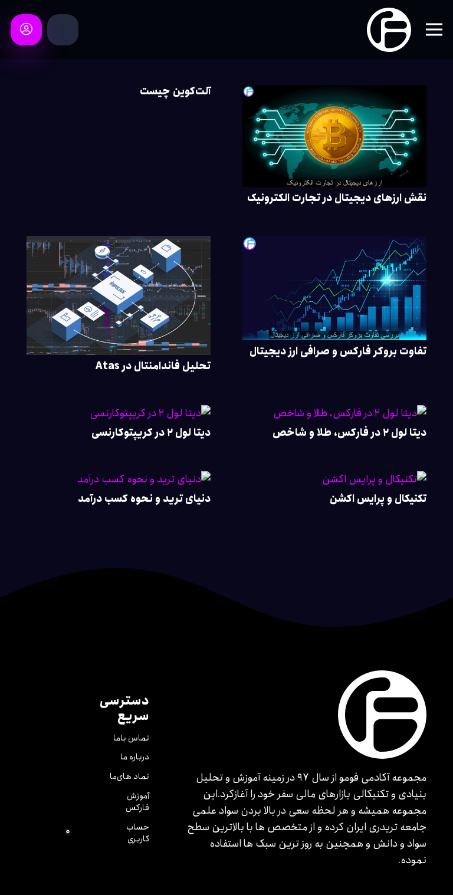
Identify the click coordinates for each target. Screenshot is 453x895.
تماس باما (131, 738)
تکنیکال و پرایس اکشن (378, 499)
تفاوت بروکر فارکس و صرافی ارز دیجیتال (338, 351)
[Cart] (62, 29)
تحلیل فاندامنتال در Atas (153, 366)
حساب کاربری (137, 833)
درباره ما (134, 757)
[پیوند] (389, 30)
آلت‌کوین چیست (175, 91)
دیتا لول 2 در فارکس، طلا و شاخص (349, 433)
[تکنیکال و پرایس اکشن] (374, 479)
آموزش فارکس (137, 801)
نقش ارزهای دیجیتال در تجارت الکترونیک (336, 198)
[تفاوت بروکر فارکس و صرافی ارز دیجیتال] (334, 244)
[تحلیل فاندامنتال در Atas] (119, 244)
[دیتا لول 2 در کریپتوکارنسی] (150, 413)
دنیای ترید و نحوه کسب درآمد (144, 499)
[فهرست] (434, 29)
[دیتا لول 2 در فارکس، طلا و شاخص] (349, 413)
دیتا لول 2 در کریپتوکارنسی (151, 433)
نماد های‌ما (129, 776)
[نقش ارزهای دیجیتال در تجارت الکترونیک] (334, 93)
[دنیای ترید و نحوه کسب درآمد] (144, 479)
